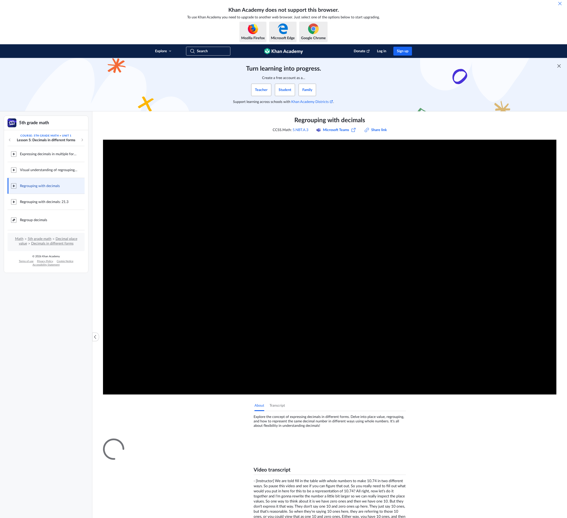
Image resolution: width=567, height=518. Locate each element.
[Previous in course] (9, 140)
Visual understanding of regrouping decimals (49, 170)
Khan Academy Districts (310, 102)
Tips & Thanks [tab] (291, 442)
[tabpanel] (330, 419)
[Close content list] (95, 336)
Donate (359, 51)
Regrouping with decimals (40, 186)
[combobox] (382, 495)
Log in (381, 51)
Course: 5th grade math (39, 135)
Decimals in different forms (52, 243)
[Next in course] (82, 140)
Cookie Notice (65, 261)
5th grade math (39, 239)
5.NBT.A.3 (300, 130)
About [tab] (259, 405)
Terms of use (26, 261)
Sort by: (355, 495)
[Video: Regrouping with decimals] (329, 267)
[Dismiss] (559, 3)
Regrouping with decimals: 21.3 (44, 202)
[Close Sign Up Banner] (559, 66)
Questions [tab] (267, 442)
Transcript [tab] (277, 405)
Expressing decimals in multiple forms (49, 154)
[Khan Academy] (283, 51)
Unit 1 (67, 135)
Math (19, 239)
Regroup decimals (33, 220)
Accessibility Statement (46, 264)
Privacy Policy (45, 261)
